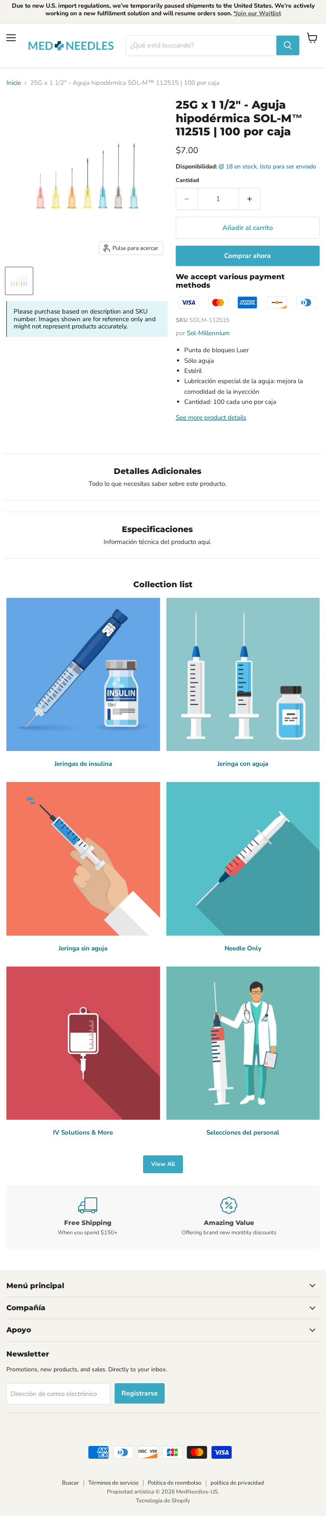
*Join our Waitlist (257, 13)
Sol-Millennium (208, 333)
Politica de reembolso (174, 1483)
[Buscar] (287, 45)
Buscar (70, 1483)
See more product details (211, 417)
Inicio (13, 83)
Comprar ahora (247, 256)
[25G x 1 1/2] (19, 280)
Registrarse (139, 1393)
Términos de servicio (113, 1483)
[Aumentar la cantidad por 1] (250, 199)
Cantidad (187, 180)
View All (163, 1164)
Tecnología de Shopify (163, 1501)
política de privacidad (237, 1483)
